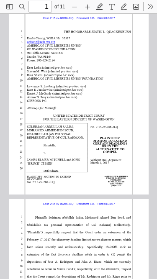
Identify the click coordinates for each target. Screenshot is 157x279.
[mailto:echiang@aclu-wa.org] (42, 42)
